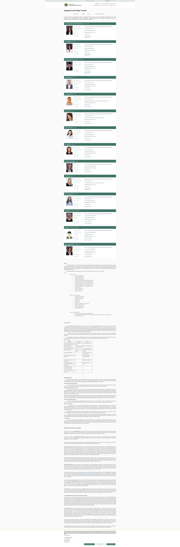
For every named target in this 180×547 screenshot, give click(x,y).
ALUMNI (115, 5)
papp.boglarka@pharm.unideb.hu (89, 200)
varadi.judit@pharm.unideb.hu (89, 48)
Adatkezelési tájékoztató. (106, 533)
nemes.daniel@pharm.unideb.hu (89, 84)
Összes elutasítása (100, 544)
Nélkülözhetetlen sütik (69, 537)
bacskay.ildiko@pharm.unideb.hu (89, 30)
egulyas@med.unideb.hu (88, 234)
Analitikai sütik (68, 540)
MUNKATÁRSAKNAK (111, 5)
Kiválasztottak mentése (89, 544)
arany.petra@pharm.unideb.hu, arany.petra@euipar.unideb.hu (94, 117)
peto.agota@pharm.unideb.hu (89, 151)
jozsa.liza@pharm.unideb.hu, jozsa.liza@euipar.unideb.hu (94, 182)
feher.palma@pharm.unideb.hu (89, 66)
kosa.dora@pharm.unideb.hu (89, 134)
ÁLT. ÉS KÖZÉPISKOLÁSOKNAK (96, 5)
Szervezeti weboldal (87, 36)
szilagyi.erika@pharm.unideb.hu (89, 217)
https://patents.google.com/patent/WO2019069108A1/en (92, 473)
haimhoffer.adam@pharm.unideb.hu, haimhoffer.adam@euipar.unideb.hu (96, 100)
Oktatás (83, 13)
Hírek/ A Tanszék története (99, 13)
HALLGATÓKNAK (106, 5)
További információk (67, 535)
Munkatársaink (76, 13)
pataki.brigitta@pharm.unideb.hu (89, 250)
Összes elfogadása (110, 544)
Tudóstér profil (86, 37)
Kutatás (88, 13)
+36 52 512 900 (86, 28)
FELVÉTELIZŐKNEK (102, 5)
